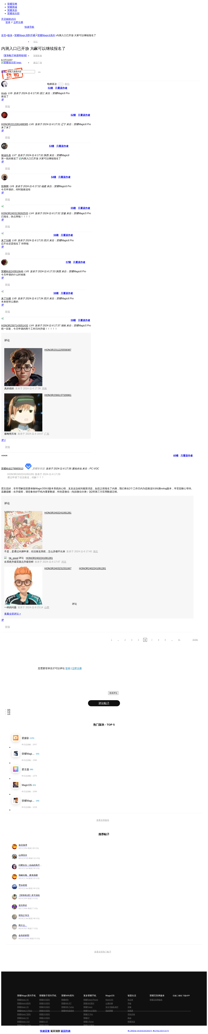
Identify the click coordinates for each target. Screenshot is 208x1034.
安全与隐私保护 (112, 1007)
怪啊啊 (5, 186)
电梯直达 (52, 84)
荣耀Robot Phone (90, 1000)
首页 (35, 34)
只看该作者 (61, 88)
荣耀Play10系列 (90, 1011)
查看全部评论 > (12, 613)
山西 (46, 607)
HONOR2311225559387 (57, 350)
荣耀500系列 (44, 1003)
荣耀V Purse (88, 1022)
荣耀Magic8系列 (24, 1003)
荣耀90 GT (43, 1022)
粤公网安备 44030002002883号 (140, 1031)
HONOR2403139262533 (14, 213)
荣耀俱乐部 (13, 13)
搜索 (3, 71)
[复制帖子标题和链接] (15, 55)
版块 (9, 35)
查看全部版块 (102, 820)
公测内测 (109, 1003)
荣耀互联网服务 (156, 1000)
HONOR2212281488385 (14, 124)
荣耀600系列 (44, 1000)
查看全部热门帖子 (102, 952)
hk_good (13, 558)
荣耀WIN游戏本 (67, 1011)
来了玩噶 (6, 240)
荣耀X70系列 (88, 1025)
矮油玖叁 (6, 155)
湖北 (95, 551)
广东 (46, 433)
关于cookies (85, 1028)
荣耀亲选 (12, 10)
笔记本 (130, 1000)
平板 (129, 1003)
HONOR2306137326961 (57, 395)
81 (179, 640)
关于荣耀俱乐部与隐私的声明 (68, 1028)
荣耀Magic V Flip (24, 1025)
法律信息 (94, 1028)
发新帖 (195, 640)
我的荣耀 (109, 1011)
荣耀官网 (12, 4)
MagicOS (109, 1000)
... (118, 640)
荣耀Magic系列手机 (24, 35)
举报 (7, 106)
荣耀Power (87, 1007)
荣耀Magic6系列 (46, 35)
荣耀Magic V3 (23, 1018)
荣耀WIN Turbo (67, 1007)
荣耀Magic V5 (23, 1007)
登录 (7, 22)
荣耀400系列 (44, 1007)
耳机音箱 (131, 1014)
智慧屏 (130, 1011)
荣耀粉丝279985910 (12, 468)
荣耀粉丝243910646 (12, 271)
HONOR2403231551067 (57, 568)
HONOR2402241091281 (57, 513)
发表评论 (113, 693)
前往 (67, 84)
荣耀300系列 (44, 1011)
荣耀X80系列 (88, 1003)
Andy (4, 93)
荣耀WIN (65, 1000)
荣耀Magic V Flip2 (24, 1011)
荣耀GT (86, 1018)
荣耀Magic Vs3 (23, 1022)
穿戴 (129, 1007)
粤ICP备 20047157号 (160, 1031)
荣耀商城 (12, 7)
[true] (39, 72)
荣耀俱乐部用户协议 (48, 1028)
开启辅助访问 (8, 19)
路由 (129, 1018)
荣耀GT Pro (88, 1014)
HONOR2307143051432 (14, 325)
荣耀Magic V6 (23, 1000)
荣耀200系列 (44, 1014)
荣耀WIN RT (66, 1003)
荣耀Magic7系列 (24, 1014)
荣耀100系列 (44, 1018)
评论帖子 (104, 703)
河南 (44, 388)
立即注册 (18, 22)
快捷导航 (29, 27)
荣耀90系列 (44, 1025)
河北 (63, 561)
